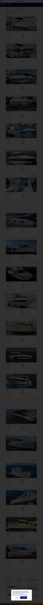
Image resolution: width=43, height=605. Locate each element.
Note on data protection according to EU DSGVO (20, 594)
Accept (23, 597)
